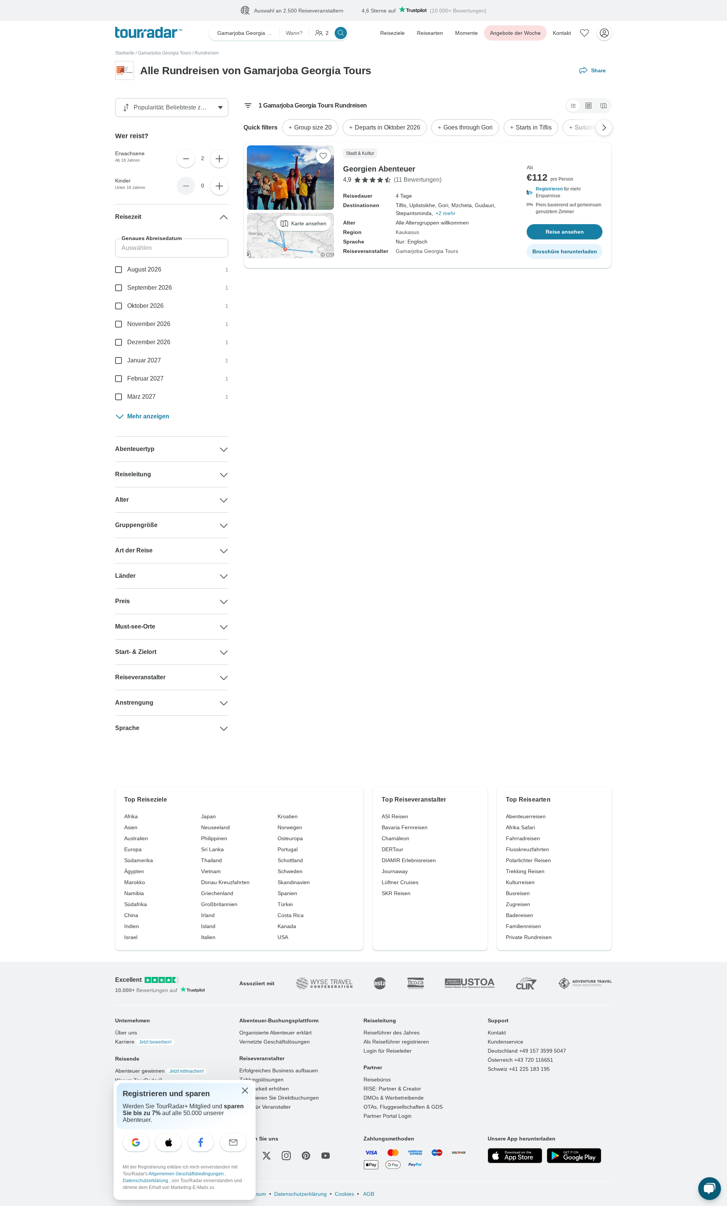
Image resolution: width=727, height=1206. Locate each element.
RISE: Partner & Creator (392, 1089)
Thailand (211, 860)
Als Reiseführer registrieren (396, 1042)
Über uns (126, 1033)
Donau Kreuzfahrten (225, 882)
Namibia (134, 893)
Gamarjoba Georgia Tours (164, 53)
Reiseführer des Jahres (392, 1033)
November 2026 (148, 324)
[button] (564, 192)
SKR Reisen (396, 893)
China (131, 915)
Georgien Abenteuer (379, 169)
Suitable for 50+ (596, 127)
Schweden (290, 871)
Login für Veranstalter (265, 1107)
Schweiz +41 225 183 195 (519, 1069)
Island (208, 926)
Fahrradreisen (523, 838)
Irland (208, 915)
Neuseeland (215, 827)
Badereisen (519, 915)
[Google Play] (574, 1155)
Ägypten (134, 871)
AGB (368, 1194)
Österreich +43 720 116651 (520, 1060)
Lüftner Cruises (400, 882)
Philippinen (214, 838)
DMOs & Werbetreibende (394, 1098)
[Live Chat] (709, 1188)
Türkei (285, 904)
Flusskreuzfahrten (527, 849)
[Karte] (603, 106)
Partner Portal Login (388, 1116)
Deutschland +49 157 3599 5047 (527, 1051)
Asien (130, 827)
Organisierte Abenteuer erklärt (275, 1033)
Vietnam (211, 871)
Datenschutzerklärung (300, 1194)
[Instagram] (286, 1155)
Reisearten (430, 33)
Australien (136, 838)
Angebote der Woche (515, 33)
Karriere (143, 1042)
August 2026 (144, 269)
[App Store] (515, 1155)
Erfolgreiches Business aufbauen (278, 1070)
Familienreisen (523, 926)
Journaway (395, 871)
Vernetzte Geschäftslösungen (274, 1042)
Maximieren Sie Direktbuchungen (279, 1098)
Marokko (134, 882)
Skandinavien (294, 882)
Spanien (287, 893)
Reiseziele (392, 33)
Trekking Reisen (525, 871)
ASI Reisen (395, 816)
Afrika (131, 816)
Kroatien (288, 816)
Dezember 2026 (148, 342)
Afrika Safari (520, 827)
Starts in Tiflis (534, 127)
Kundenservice (505, 1042)
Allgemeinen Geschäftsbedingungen (186, 1173)
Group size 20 (313, 127)
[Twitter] (266, 1155)
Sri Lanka (212, 849)
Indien (131, 926)
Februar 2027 (145, 378)
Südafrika (135, 904)
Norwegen (290, 827)
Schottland (290, 860)
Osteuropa (290, 838)
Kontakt (562, 33)
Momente (466, 33)
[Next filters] (604, 128)
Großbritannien (219, 904)
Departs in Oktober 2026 (387, 127)
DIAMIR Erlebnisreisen (409, 860)
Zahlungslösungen (261, 1080)
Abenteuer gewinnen (159, 1071)
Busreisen (518, 893)
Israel (130, 937)
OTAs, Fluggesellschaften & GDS (403, 1107)
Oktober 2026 (145, 306)
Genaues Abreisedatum (152, 238)
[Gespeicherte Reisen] (584, 33)
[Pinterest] (306, 1155)
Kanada (287, 926)
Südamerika (138, 860)
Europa (133, 849)
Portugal (288, 849)
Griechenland (217, 893)
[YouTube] (325, 1155)
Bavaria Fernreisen (404, 827)
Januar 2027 (144, 360)
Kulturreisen (520, 882)
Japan (208, 816)
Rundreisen (207, 53)
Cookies (344, 1194)
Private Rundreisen (529, 937)
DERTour (392, 849)
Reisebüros (377, 1080)
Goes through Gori (468, 127)
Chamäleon (395, 838)
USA (283, 937)
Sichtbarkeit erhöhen (264, 1089)
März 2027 (141, 396)
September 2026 (149, 287)
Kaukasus (407, 232)
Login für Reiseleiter (388, 1051)
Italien (208, 937)
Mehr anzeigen (148, 416)
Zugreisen (518, 904)
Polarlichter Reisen (528, 860)
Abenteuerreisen (526, 816)
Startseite (124, 53)
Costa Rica (291, 915)
